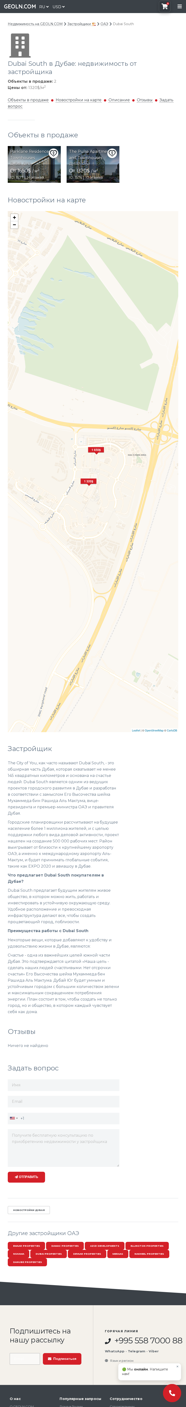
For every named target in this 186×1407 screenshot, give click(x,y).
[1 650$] (96, 455)
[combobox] (13, 1118)
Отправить (28, 1177)
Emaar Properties (26, 1246)
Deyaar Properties (87, 1253)
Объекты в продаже (28, 100)
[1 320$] (89, 487)
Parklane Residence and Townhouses (33, 154)
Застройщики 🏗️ (81, 24)
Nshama (18, 1253)
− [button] (14, 225)
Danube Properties (27, 1262)
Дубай (16, 164)
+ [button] (14, 217)
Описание (119, 100)
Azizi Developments (104, 1246)
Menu (179, 6)
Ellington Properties (147, 1246)
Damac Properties (65, 1246)
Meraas (117, 1253)
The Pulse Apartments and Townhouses (91, 154)
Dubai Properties (49, 1253)
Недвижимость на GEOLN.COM (35, 24)
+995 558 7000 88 (144, 1341)
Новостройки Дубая (29, 1210)
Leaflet (136, 730)
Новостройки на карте (78, 100)
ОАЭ (104, 24)
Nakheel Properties (149, 1253)
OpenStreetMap (154, 730)
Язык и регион (121, 1361)
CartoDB (172, 730)
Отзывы (145, 100)
